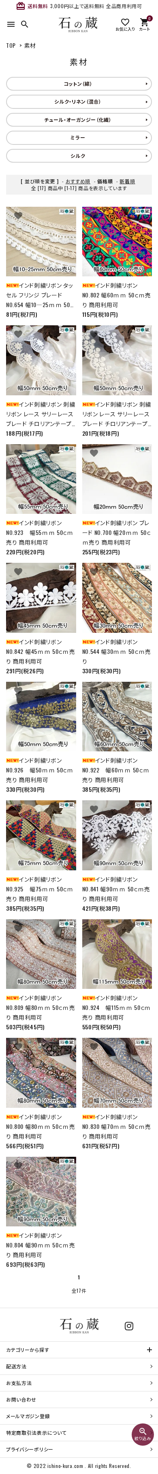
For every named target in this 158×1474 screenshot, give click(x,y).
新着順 (127, 181)
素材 (30, 45)
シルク (77, 155)
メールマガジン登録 (28, 1415)
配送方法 (16, 1366)
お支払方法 (19, 1382)
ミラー (77, 137)
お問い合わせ (21, 1399)
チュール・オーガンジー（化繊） (78, 119)
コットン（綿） (78, 83)
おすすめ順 (78, 181)
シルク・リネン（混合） (78, 101)
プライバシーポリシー (29, 1449)
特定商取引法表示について (36, 1432)
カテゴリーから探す (27, 1349)
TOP (11, 45)
